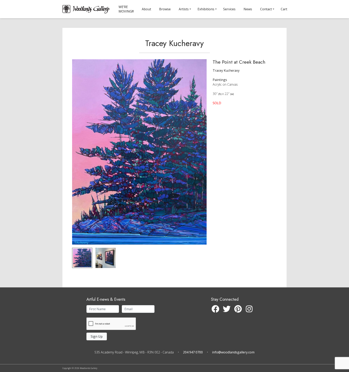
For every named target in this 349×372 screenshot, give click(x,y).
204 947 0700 (193, 352)
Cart (284, 9)
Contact (266, 9)
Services (229, 9)
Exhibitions (206, 9)
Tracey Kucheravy (174, 43)
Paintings (220, 80)
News (248, 9)
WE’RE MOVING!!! (126, 9)
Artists (184, 9)
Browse (165, 9)
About (146, 9)
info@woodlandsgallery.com (233, 352)
